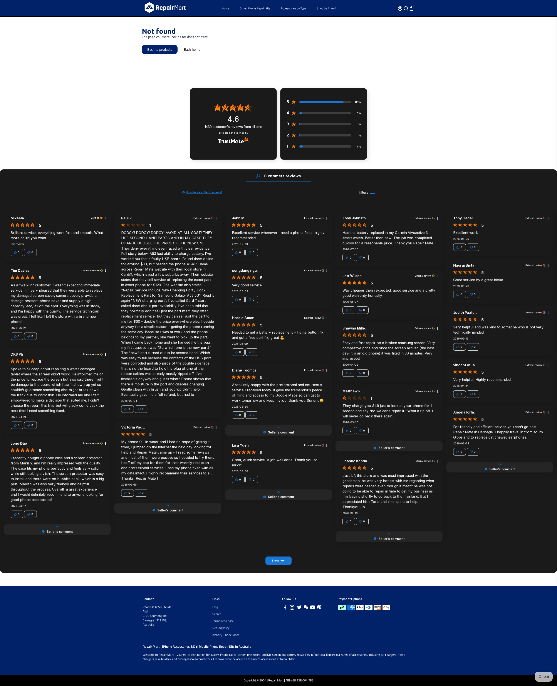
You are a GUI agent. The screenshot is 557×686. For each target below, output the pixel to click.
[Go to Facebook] (285, 607)
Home (225, 8)
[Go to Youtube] (312, 607)
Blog (215, 607)
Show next (278, 560)
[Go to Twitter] (299, 607)
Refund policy (221, 628)
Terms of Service (223, 621)
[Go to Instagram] (292, 607)
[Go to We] (306, 607)
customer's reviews (233, 127)
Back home (192, 49)
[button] (258, 176)
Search (216, 614)
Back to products (159, 49)
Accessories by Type (293, 8)
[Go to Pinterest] (319, 607)
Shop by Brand (326, 8)
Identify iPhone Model (226, 635)
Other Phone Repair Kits (255, 8)
